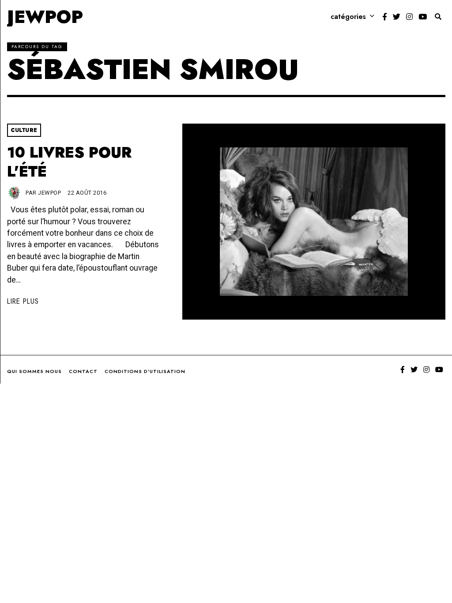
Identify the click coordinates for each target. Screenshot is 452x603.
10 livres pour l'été (69, 162)
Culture (24, 130)
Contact (83, 371)
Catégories (348, 16)
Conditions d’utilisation (145, 371)
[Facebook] (384, 16)
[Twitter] (397, 16)
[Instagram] (409, 16)
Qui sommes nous (34, 371)
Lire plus (23, 301)
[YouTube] (422, 16)
